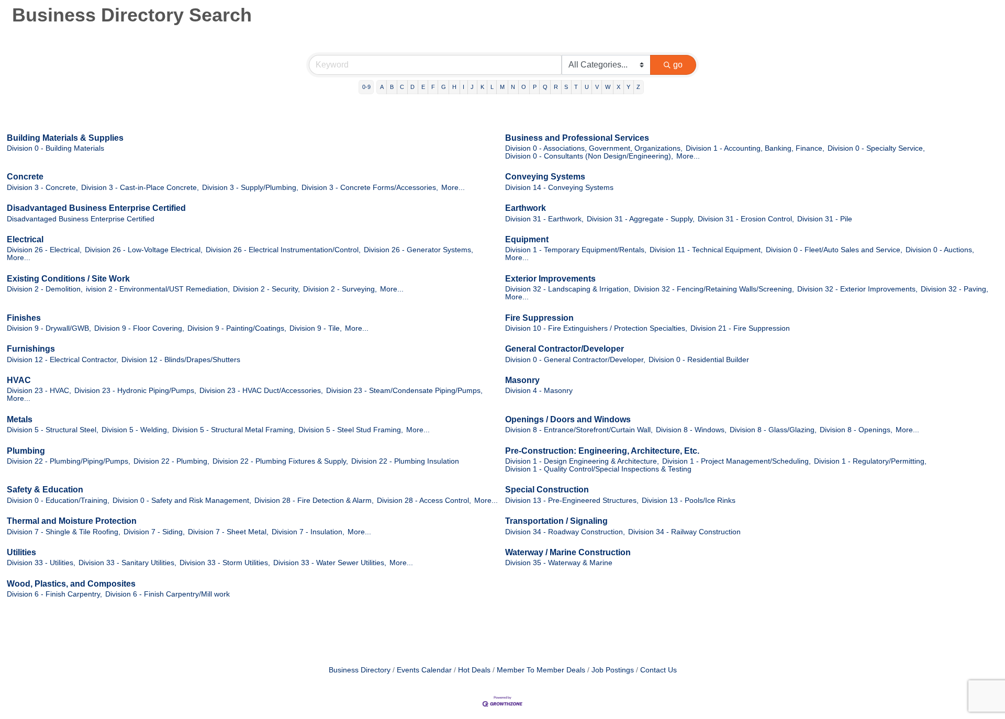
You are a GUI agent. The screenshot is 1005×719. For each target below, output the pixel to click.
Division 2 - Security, (266, 289)
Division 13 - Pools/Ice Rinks (688, 500)
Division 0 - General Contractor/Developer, (575, 360)
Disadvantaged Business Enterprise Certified (96, 208)
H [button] (454, 87)
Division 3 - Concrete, (42, 188)
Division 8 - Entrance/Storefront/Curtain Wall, (579, 430)
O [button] (523, 87)
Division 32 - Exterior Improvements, (857, 289)
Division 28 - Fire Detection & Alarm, (314, 500)
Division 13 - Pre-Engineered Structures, (572, 500)
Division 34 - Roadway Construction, (565, 532)
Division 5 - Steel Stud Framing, (350, 430)
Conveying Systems (545, 176)
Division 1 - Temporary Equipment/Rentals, (575, 250)
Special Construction (547, 489)
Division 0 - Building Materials (55, 148)
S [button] (566, 87)
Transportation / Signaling (556, 520)
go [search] (678, 64)
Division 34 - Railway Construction (684, 532)
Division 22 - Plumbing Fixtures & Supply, (280, 461)
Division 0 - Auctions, (940, 250)
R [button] (556, 87)
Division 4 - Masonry (539, 391)
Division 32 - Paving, (954, 289)
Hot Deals (474, 670)
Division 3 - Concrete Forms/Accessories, (370, 188)
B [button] (392, 87)
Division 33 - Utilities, (41, 563)
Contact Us (658, 670)
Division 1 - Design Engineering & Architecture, (582, 461)
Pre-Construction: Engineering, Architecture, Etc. (602, 450)
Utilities (21, 552)
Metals (19, 419)
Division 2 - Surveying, (340, 289)
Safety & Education (45, 489)
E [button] (423, 87)
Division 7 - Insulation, (308, 532)
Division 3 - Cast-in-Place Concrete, (140, 188)
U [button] (587, 87)
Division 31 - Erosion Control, (746, 219)
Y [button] (628, 87)
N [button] (513, 87)
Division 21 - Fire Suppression (740, 328)
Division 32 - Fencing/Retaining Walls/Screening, (714, 289)
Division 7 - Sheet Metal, (228, 532)
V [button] (597, 87)
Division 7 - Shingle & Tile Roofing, (63, 532)
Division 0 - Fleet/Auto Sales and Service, (834, 250)
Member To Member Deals (541, 670)
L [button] (492, 87)
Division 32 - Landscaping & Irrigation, (568, 289)
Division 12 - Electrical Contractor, (62, 360)
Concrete (25, 176)
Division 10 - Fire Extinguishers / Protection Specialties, (596, 328)
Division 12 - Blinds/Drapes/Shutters (180, 360)
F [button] (433, 87)
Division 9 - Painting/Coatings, (236, 328)
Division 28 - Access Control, (424, 500)
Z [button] (638, 87)
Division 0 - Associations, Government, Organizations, (594, 148)
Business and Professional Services (577, 137)
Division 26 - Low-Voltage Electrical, (144, 250)
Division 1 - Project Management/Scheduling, (736, 461)
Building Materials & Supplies (65, 137)
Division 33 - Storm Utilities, (225, 563)
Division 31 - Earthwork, (544, 219)
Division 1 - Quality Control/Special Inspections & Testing (598, 469)
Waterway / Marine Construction (568, 552)
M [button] (502, 87)
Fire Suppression (539, 317)
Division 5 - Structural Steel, (52, 430)
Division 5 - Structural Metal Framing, (233, 430)
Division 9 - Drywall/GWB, (49, 328)
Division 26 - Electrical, (44, 250)
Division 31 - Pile (824, 219)
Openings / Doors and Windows (568, 419)
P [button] (535, 87)
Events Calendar (424, 670)
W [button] (607, 87)
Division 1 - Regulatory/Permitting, (870, 461)
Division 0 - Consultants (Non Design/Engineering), (589, 156)
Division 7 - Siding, (154, 532)
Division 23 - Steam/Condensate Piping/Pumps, (404, 391)
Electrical (25, 239)
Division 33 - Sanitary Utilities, (127, 563)
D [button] (412, 87)
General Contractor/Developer (564, 348)
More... (688, 156)
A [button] (382, 87)
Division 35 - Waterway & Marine (558, 563)
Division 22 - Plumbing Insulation (405, 461)
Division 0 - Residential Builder (699, 360)
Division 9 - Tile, (315, 328)
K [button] (482, 87)
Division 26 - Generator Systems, (418, 250)
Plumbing (26, 450)
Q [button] (545, 87)
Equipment (527, 239)
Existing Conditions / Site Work (68, 278)
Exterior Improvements (550, 278)
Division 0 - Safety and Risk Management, (182, 500)
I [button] (463, 87)
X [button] (618, 87)
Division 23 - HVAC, (39, 391)
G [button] (443, 87)
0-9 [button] (366, 87)
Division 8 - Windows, (691, 430)
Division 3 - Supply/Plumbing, (250, 188)
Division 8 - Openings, (856, 430)
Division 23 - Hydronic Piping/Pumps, (135, 391)
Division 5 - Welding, (135, 430)
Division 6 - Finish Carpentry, (54, 594)
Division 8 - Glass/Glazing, (773, 430)
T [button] (576, 87)
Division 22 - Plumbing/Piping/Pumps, (68, 461)
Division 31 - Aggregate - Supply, (641, 219)
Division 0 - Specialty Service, (876, 148)
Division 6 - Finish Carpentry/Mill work (167, 594)
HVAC (19, 380)
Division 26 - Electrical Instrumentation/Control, (283, 250)
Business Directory (359, 670)
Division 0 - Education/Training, (58, 500)
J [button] (472, 87)
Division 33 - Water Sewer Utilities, (329, 563)
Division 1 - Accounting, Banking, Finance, (755, 148)
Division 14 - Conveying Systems (559, 188)
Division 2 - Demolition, (45, 289)
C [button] (402, 87)
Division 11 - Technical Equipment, (706, 250)
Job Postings (612, 670)
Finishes (24, 317)
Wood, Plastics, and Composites (71, 583)
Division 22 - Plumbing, (171, 461)
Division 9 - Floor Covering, (139, 328)
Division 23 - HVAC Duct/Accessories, (261, 391)
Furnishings (31, 348)
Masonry (522, 380)
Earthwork (525, 208)
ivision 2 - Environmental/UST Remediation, (158, 289)
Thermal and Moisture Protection (72, 520)
